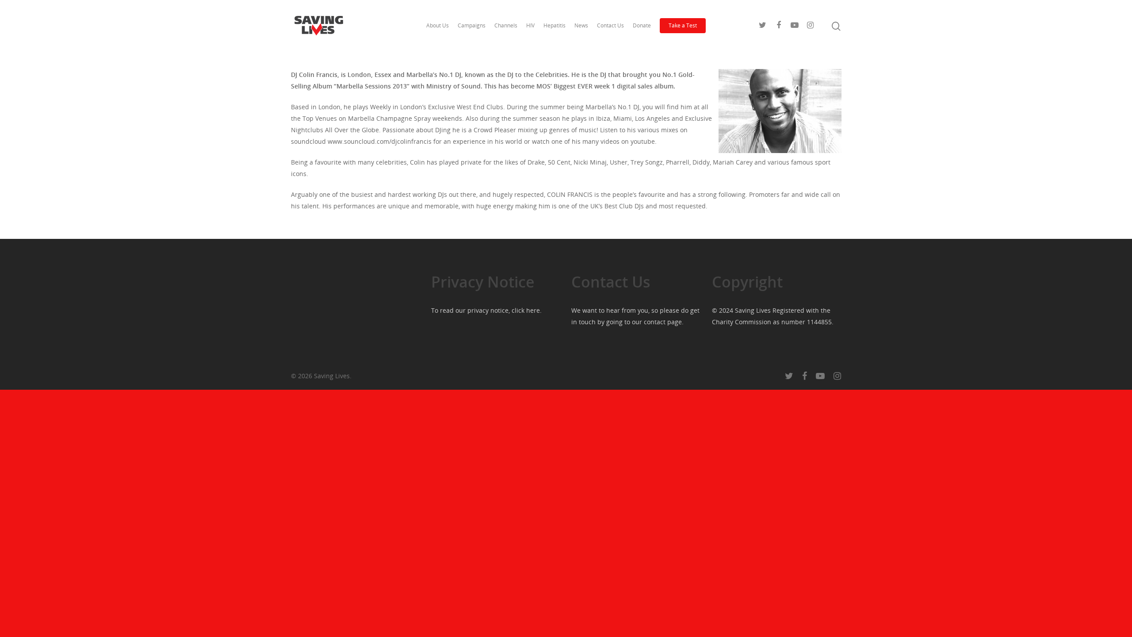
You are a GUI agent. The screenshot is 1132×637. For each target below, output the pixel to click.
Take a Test (683, 25)
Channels (505, 25)
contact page (663, 322)
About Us (437, 25)
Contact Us (610, 25)
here (533, 310)
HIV (530, 25)
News (581, 25)
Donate (642, 25)
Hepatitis (554, 25)
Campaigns (472, 25)
